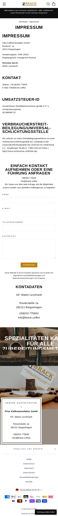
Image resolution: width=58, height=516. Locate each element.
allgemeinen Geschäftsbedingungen (27, 275)
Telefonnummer (12, 222)
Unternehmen (29, 473)
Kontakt (29, 482)
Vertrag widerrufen (46, 512)
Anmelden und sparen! (28, 449)
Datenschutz (29, 464)
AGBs (28, 459)
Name (5, 194)
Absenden (29, 265)
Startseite (23, 22)
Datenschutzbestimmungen (23, 278)
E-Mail (6, 208)
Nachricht (9, 236)
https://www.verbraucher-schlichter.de (19, 151)
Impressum (29, 468)
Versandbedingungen (29, 477)
